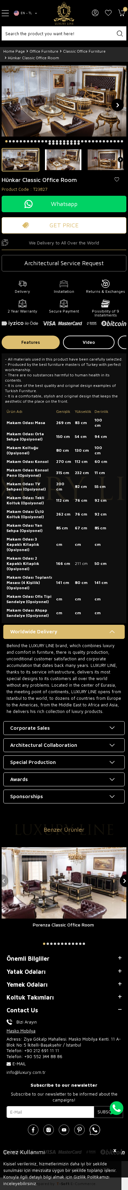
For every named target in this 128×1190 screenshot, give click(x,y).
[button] (6, 141)
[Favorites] (108, 13)
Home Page (14, 51)
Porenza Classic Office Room (63, 924)
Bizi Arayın (26, 1022)
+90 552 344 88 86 (43, 1056)
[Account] (95, 13)
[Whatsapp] (95, 1130)
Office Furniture (44, 51)
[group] (64, 101)
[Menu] (5, 13)
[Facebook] (33, 1130)
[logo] (64, 13)
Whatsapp (64, 203)
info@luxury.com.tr (26, 1072)
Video (89, 342)
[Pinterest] (79, 1130)
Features (30, 342)
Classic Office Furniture (84, 51)
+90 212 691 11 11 (41, 1050)
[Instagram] (48, 1130)
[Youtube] (64, 1130)
